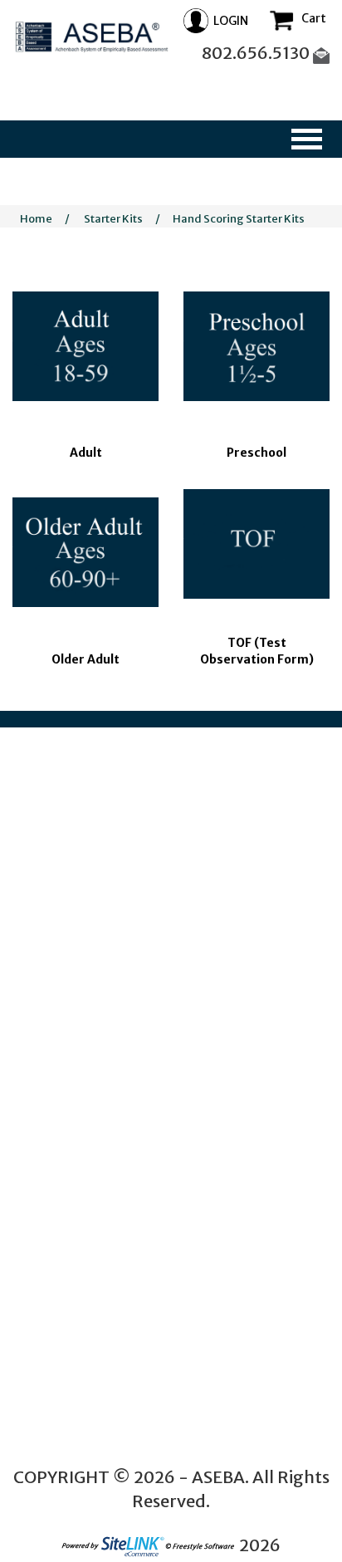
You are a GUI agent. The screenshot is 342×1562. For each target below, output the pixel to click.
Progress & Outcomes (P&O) (81, 1164)
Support (44, 1396)
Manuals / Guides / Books (71, 1179)
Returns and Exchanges (80, 1412)
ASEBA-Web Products (64, 1148)
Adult (86, 452)
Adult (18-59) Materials (68, 1086)
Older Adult (85, 659)
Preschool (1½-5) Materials (78, 979)
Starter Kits (113, 219)
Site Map (46, 1318)
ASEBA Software (52, 1131)
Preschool (256, 452)
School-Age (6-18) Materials (81, 995)
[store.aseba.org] (91, 39)
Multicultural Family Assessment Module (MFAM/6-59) (60, 1056)
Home (36, 219)
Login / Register (62, 1365)
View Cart (48, 1380)
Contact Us (51, 1428)
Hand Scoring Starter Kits (239, 219)
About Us (46, 1242)
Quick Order (41, 1195)
